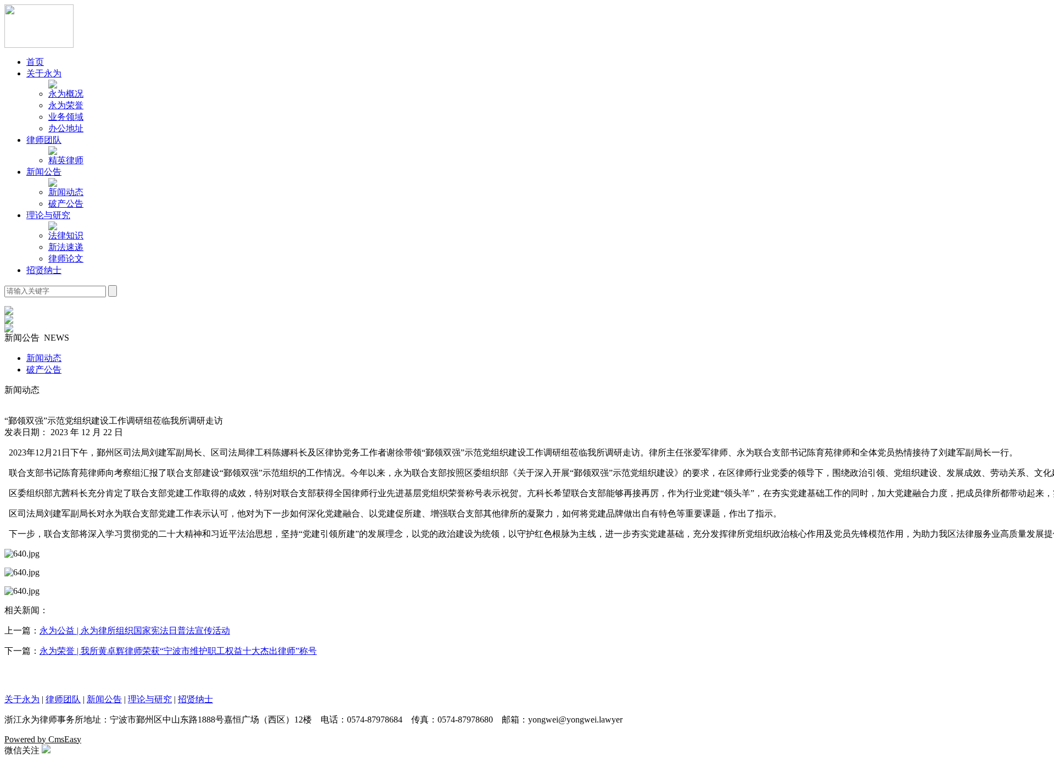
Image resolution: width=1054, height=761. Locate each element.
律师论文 (65, 258)
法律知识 (65, 235)
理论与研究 (48, 215)
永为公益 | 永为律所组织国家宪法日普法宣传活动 (135, 630)
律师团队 (43, 140)
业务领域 (65, 116)
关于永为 (43, 73)
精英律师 (65, 160)
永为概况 (65, 93)
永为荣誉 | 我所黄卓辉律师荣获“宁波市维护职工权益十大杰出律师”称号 (178, 651)
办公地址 (65, 128)
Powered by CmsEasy (42, 739)
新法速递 (65, 247)
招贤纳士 (43, 270)
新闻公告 (43, 171)
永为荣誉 (65, 105)
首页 (35, 61)
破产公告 (65, 203)
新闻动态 (65, 192)
